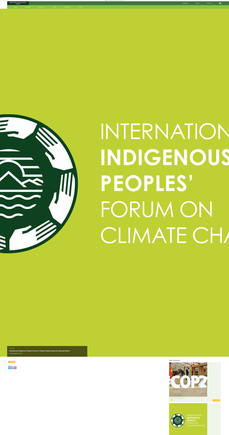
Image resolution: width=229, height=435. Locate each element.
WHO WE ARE (28, 7)
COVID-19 (81, 7)
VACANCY (197, 3)
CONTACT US (209, 3)
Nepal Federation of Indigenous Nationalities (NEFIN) (115, 0)
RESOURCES (67, 7)
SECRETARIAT (185, 3)
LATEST (54, 7)
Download (12, 361)
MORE (171, 399)
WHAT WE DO (41, 7)
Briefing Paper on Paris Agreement (177, 398)
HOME (15, 7)
